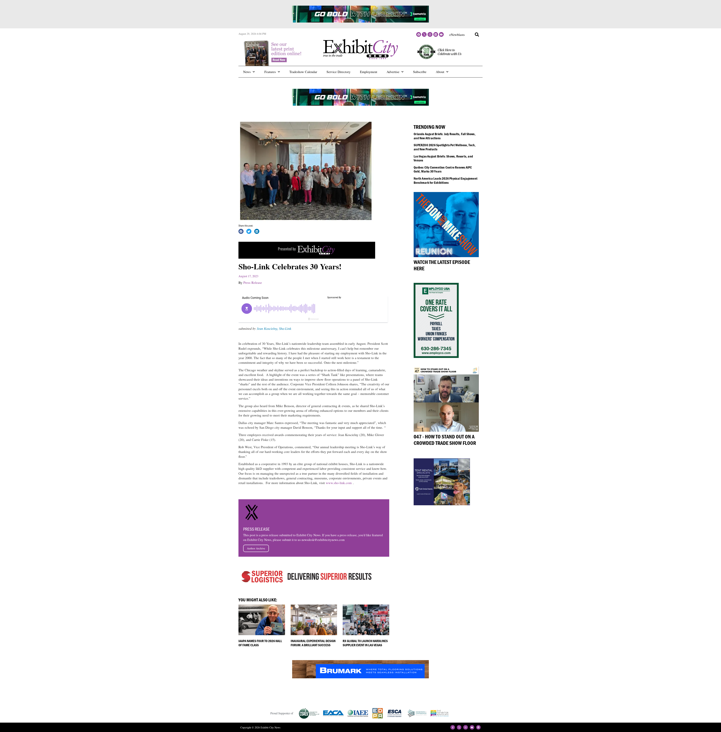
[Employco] (436, 356)
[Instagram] (430, 34)
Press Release (252, 282)
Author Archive (256, 548)
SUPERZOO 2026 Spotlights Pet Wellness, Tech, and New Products (445, 147)
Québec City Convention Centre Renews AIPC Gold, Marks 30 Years (443, 169)
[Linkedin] (435, 34)
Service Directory (339, 71)
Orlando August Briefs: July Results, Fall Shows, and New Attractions (445, 136)
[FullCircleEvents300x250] (442, 504)
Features (270, 71)
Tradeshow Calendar (303, 71)
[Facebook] (418, 34)
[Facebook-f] (452, 727)
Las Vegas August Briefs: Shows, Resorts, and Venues (443, 158)
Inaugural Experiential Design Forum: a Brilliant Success (313, 643)
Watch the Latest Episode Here (442, 265)
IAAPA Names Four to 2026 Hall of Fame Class (260, 643)
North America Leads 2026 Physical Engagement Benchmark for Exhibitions (445, 180)
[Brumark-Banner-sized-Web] (360, 677)
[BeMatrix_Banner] (360, 21)
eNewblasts (457, 34)
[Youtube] (441, 34)
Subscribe (419, 71)
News (247, 71)
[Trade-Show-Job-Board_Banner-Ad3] (306, 257)
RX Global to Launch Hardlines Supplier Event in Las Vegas (365, 643)
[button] (477, 34)
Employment (368, 71)
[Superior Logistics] (306, 583)
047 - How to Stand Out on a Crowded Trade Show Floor (445, 439)
